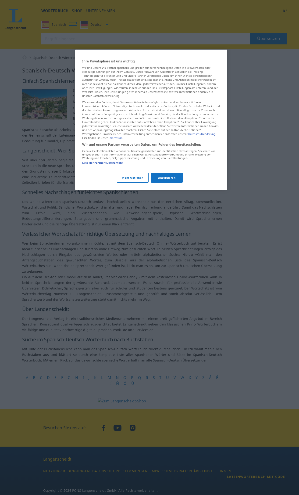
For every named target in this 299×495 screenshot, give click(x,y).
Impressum (115, 138)
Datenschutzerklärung (201, 134)
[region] (151, 120)
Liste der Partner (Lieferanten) (102, 162)
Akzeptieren (166, 177)
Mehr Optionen (132, 177)
